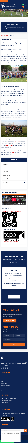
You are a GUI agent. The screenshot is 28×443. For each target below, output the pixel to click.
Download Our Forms (5, 377)
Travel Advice (3, 379)
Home (2, 35)
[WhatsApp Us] (23, 5)
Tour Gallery (5, 182)
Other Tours (6, 35)
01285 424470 (5, 402)
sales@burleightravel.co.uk (7, 404)
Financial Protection (5, 388)
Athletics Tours (6, 164)
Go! (14, 344)
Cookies (2, 381)
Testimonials (5, 185)
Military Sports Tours (7, 168)
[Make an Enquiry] (23, 7)
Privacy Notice (4, 383)
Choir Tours (5, 171)
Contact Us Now (10, 320)
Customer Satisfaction (5, 385)
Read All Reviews (13, 296)
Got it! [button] (11, 439)
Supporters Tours (6, 175)
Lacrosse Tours (6, 178)
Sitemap (2, 390)
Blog (13, 152)
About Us (2, 387)
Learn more (10, 436)
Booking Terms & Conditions (6, 376)
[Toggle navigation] (26, 5)
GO (25, 430)
